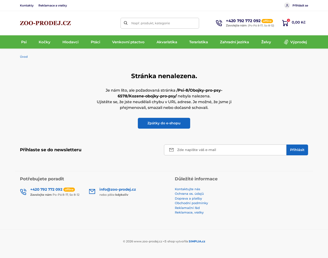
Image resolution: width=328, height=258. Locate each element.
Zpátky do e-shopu (164, 123)
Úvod (24, 56)
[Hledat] (126, 23)
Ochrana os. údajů (189, 193)
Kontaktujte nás (187, 189)
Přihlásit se (300, 5)
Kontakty (27, 5)
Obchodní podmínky (191, 203)
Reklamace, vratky (189, 212)
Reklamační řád (187, 208)
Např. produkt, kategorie (150, 23)
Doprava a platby (188, 198)
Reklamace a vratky (52, 5)
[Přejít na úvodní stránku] (45, 23)
